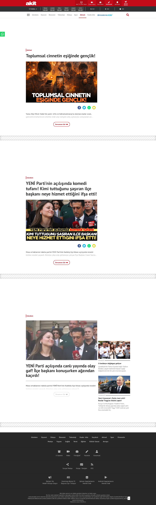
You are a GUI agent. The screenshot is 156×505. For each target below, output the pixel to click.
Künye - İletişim (81, 468)
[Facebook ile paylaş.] (79, 108)
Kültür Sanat (94, 441)
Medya (50, 441)
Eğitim (83, 441)
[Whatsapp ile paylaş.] (89, 108)
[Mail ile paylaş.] (94, 108)
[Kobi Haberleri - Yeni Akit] (105, 15)
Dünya (69, 15)
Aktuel (82, 15)
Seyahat (95, 437)
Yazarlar (87, 455)
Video (68, 455)
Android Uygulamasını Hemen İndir (106, 482)
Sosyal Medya (67, 468)
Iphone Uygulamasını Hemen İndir (87, 482)
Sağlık (67, 441)
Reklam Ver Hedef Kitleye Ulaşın (49, 482)
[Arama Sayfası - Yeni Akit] (127, 15)
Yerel (75, 441)
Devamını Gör (60, 124)
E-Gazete (59, 455)
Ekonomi (52, 15)
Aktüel (29, 50)
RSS (92, 468)
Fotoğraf (77, 455)
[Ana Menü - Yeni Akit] (28, 15)
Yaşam (59, 441)
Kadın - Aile (84, 437)
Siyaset (43, 15)
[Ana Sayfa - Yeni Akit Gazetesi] (31, 3)
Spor (76, 15)
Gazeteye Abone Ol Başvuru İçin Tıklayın (68, 482)
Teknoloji (61, 15)
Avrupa (105, 441)
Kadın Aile (91, 15)
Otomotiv (121, 437)
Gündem (35, 15)
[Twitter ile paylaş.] (84, 108)
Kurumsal (96, 455)
